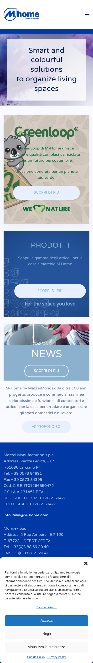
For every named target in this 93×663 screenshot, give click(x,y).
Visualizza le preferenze (46, 647)
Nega (46, 634)
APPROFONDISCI (47, 427)
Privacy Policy (56, 657)
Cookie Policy (36, 657)
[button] (85, 563)
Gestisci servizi (46, 607)
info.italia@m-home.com (26, 515)
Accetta (46, 620)
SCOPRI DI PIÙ (46, 193)
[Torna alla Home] (22, 14)
